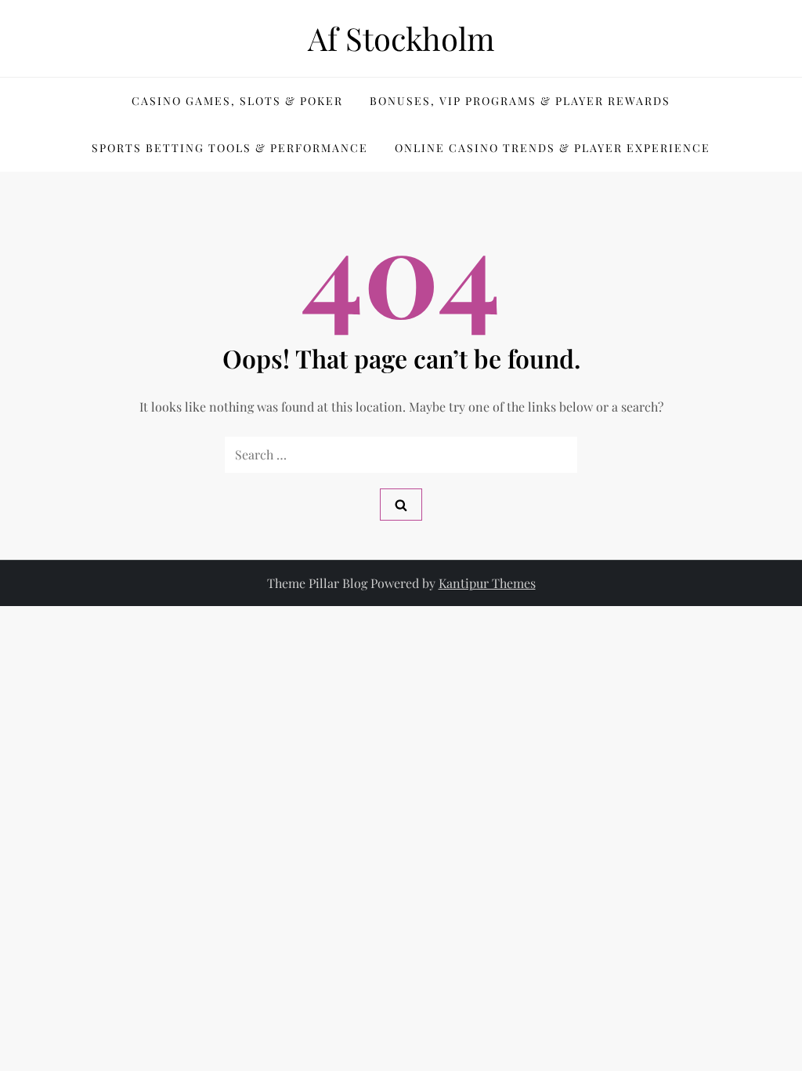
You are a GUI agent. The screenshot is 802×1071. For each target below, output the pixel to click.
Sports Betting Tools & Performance (230, 147)
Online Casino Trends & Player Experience (552, 147)
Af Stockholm (401, 38)
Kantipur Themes (487, 583)
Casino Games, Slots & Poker (237, 100)
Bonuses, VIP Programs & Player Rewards (520, 100)
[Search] (401, 504)
